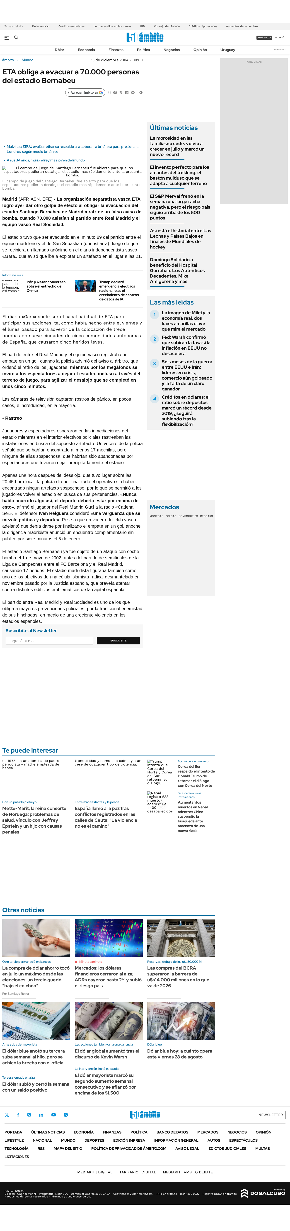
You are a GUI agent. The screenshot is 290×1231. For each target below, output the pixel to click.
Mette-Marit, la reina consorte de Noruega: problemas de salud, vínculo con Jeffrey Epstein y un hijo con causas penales (34, 820)
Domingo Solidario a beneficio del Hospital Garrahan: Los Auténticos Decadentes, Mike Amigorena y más (177, 270)
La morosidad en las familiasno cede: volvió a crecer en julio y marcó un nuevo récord (177, 146)
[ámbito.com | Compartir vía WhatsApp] (109, 92)
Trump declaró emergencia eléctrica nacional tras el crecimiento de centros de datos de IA (119, 291)
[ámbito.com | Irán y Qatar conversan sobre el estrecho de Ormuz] (12, 286)
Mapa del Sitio (68, 1148)
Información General (176, 1140)
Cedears (206, 516)
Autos (214, 1140)
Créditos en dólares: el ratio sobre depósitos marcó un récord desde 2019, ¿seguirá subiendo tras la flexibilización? (187, 410)
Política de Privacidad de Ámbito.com (128, 1148)
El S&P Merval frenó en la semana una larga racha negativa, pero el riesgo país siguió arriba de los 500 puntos (180, 207)
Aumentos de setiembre (242, 26)
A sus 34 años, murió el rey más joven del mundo (46, 160)
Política (143, 49)
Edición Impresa (129, 1140)
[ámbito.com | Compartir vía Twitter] (121, 92)
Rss (41, 1148)
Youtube (53, 1114)
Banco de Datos (172, 1132)
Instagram (29, 1115)
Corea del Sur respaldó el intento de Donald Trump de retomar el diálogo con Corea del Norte (196, 776)
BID (142, 26)
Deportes (94, 1140)
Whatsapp (66, 1115)
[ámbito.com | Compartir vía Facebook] (115, 92)
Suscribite (118, 640)
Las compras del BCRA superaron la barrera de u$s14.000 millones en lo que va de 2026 (178, 977)
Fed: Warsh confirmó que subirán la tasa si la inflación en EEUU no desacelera (186, 345)
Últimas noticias (48, 1132)
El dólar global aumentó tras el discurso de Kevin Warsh (107, 1054)
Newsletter (279, 49)
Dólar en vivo (40, 26)
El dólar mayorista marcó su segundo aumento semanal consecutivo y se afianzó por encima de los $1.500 (105, 1084)
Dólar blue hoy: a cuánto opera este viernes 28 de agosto (179, 1054)
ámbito (8, 60)
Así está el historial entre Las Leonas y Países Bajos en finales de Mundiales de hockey (180, 239)
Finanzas (116, 49)
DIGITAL (95, 1172)
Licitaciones (17, 1156)
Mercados (207, 1132)
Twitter (7, 1115)
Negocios (172, 49)
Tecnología (17, 1148)
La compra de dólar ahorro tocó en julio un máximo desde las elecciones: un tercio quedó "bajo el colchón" (36, 977)
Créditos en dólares (71, 26)
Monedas (156, 516)
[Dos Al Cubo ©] (263, 1193)
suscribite (264, 37)
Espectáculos (243, 1140)
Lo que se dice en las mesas (112, 26)
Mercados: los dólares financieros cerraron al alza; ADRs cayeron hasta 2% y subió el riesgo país (108, 977)
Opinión (200, 49)
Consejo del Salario (167, 26)
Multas (262, 1148)
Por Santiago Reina (15, 994)
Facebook (18, 1115)
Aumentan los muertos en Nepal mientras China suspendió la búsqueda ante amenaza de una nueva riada (193, 816)
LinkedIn (41, 1115)
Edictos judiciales (227, 1148)
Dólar (59, 49)
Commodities (188, 516)
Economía (86, 49)
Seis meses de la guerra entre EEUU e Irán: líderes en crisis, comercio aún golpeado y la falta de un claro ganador (187, 375)
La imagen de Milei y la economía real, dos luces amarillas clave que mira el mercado (186, 321)
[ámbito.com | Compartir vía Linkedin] (127, 92)
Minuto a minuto (90, 962)
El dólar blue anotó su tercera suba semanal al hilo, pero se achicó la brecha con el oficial (33, 1057)
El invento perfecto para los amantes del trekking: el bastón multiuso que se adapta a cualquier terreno (179, 175)
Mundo (28, 60)
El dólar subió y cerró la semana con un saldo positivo (35, 1087)
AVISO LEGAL (187, 1148)
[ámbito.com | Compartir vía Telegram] (133, 92)
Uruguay (227, 49)
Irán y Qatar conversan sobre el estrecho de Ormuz (46, 286)
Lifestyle (14, 1140)
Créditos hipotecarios (203, 26)
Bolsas (170, 516)
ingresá (279, 37)
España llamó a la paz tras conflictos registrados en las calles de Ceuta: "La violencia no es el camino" (106, 817)
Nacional (42, 1140)
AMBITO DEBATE (188, 1172)
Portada (13, 1132)
